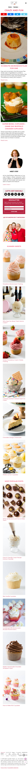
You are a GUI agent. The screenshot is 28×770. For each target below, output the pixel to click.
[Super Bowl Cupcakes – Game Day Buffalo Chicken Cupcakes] (14, 102)
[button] (4, 14)
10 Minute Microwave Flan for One (14, 67)
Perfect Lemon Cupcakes (10, 474)
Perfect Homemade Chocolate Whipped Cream (12, 667)
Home (10, 7)
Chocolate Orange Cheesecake (12, 437)
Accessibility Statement (13, 767)
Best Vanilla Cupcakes (9, 596)
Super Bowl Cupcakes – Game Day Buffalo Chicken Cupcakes (14, 126)
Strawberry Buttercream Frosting (13, 284)
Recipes (15, 7)
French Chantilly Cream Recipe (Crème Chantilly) (12, 558)
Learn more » (7, 184)
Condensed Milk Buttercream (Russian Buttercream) (12, 628)
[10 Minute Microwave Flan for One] (14, 40)
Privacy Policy (4, 767)
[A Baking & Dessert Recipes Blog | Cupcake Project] (14, 4)
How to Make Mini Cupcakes (11, 705)
